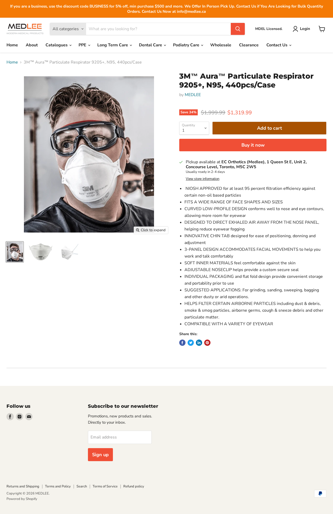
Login (305, 28)
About (32, 45)
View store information (202, 179)
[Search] (238, 29)
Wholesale (220, 45)
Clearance (249, 45)
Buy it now (253, 145)
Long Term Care (113, 45)
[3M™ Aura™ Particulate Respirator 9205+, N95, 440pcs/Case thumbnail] (14, 252)
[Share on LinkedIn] (199, 343)
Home (12, 45)
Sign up (100, 455)
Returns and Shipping (23, 486)
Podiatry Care (186, 45)
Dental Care (151, 45)
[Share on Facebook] (182, 343)
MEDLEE (193, 95)
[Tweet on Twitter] (191, 343)
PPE (83, 45)
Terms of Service (105, 486)
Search (81, 486)
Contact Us (277, 45)
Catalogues (57, 45)
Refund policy (133, 486)
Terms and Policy (58, 486)
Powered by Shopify (22, 499)
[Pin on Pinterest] (207, 343)
